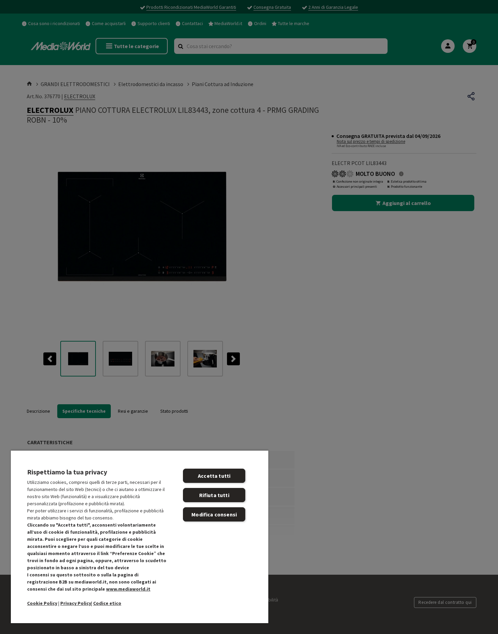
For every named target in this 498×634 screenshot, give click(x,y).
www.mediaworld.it (128, 589)
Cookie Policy (42, 603)
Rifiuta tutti (214, 495)
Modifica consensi (214, 514)
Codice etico (107, 603)
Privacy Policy (75, 603)
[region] (139, 536)
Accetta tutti (214, 475)
